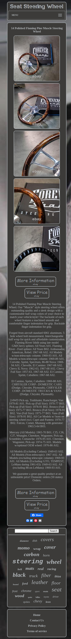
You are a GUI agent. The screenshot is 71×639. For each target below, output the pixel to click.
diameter (24, 540)
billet (38, 597)
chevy (37, 601)
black (19, 575)
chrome (26, 591)
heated (16, 584)
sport (37, 591)
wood (19, 596)
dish (34, 540)
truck (33, 576)
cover (50, 547)
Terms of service (37, 631)
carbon (31, 554)
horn (46, 555)
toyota (46, 597)
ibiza (58, 576)
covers (47, 539)
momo (24, 547)
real (41, 569)
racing (51, 569)
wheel (54, 561)
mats (29, 568)
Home (36, 614)
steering (27, 561)
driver (56, 596)
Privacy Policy (37, 625)
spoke (30, 597)
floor (56, 582)
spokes (26, 602)
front (14, 591)
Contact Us (37, 620)
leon (48, 601)
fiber (46, 575)
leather (39, 582)
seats (45, 591)
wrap (37, 548)
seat (57, 589)
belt (20, 569)
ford (25, 583)
